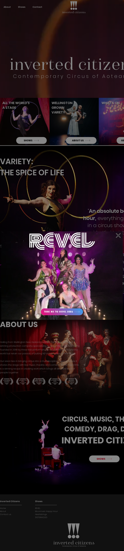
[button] (118, 235)
